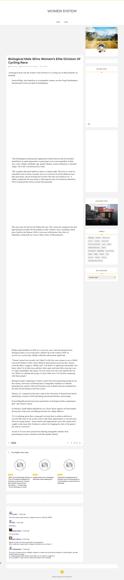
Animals (98, 237)
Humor (103, 247)
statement (26, 427)
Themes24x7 (68, 576)
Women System (62, 11)
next (89, 124)
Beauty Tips (106, 237)
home (58, 22)
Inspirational (91, 251)
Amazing (90, 237)
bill (65, 409)
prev (88, 124)
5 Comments (35, 66)
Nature (90, 254)
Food (103, 244)
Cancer (90, 241)
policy (37, 166)
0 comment (44, 66)
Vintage (97, 257)
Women (104, 257)
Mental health (110, 251)
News (13, 442)
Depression (105, 241)
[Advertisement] (44, 40)
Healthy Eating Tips (93, 247)
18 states (23, 431)
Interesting (100, 251)
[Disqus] (44, 535)
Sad (107, 254)
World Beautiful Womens (95, 260)
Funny (109, 244)
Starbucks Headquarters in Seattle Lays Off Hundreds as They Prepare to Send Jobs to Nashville (69, 480)
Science (90, 257)
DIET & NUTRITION (94, 244)
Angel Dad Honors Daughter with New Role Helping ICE (43, 478)
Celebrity (97, 241)
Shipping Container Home (97, 219)
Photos (102, 254)
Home (66, 22)
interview (18, 355)
